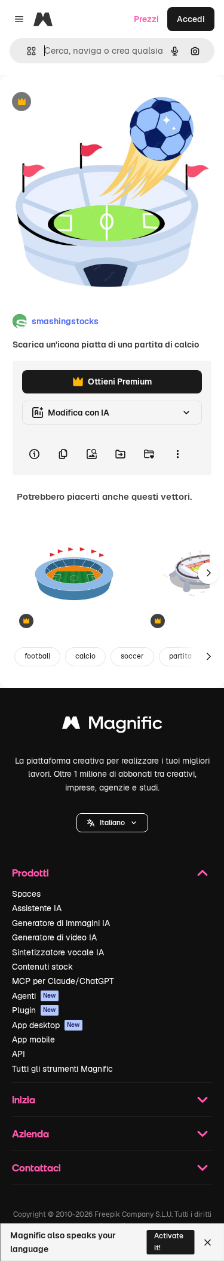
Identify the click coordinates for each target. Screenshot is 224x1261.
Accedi (191, 19)
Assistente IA (37, 908)
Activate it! (168, 1241)
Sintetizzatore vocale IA (58, 952)
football (37, 656)
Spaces (26, 893)
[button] (112, 822)
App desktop (46, 1025)
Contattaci (36, 1167)
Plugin (34, 1010)
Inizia (23, 1099)
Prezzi (146, 19)
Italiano (112, 823)
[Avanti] (208, 573)
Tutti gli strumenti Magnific (62, 1068)
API (18, 1053)
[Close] (207, 1242)
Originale (79, 102)
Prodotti (30, 872)
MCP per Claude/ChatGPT (63, 981)
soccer (132, 656)
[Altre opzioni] (177, 454)
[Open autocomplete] (26, 51)
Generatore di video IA (54, 937)
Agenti (34, 996)
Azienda (30, 1133)
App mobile (33, 1039)
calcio (85, 656)
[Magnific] (112, 725)
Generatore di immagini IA (61, 923)
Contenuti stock (42, 966)
